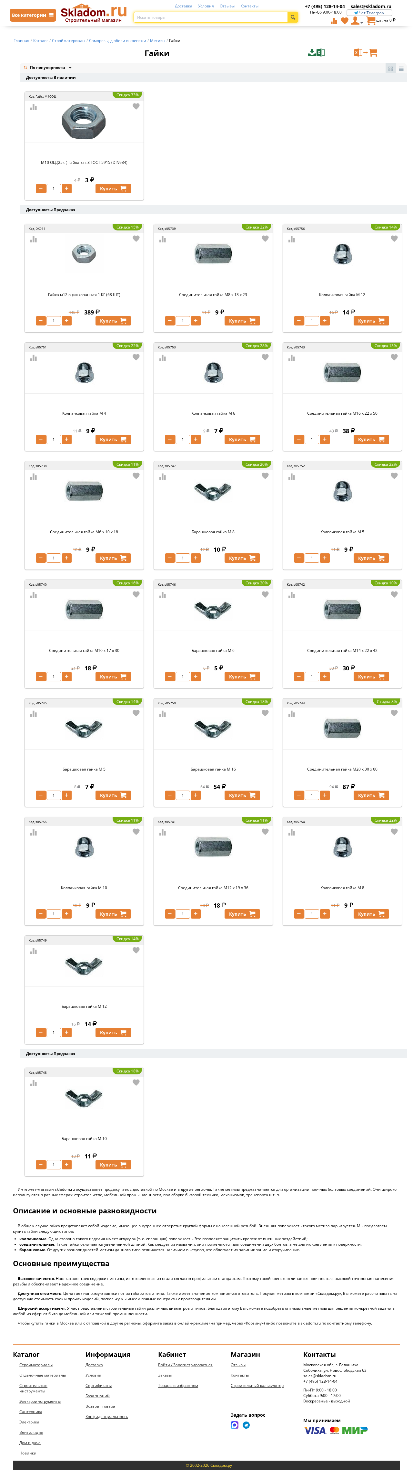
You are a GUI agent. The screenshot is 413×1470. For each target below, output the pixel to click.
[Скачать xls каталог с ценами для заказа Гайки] (330, 52)
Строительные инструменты (33, 1388)
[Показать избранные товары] (344, 20)
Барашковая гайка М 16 (213, 769)
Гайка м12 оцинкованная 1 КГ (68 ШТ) (84, 294)
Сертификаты (99, 1385)
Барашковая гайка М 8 (213, 532)
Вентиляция (31, 1432)
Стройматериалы (36, 1365)
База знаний (98, 1396)
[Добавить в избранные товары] (136, 106)
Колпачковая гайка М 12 (342, 294)
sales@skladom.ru (371, 6)
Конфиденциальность (107, 1416)
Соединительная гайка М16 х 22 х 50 (342, 413)
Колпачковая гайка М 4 (84, 413)
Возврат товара (100, 1406)
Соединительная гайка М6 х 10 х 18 (84, 532)
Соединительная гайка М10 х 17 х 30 (84, 650)
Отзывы (227, 6)
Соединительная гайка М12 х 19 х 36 (213, 887)
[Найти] (292, 17)
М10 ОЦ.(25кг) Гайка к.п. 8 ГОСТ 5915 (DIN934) (84, 162)
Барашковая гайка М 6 (213, 650)
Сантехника (30, 1411)
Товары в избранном (178, 1385)
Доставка (183, 6)
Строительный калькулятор (257, 1385)
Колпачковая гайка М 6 (213, 413)
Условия (206, 6)
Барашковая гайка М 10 (84, 1138)
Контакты (249, 6)
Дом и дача (30, 1442)
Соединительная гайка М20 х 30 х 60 (342, 769)
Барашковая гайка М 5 (84, 769)
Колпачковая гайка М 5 (342, 532)
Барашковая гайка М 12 (84, 1006)
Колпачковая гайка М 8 (342, 887)
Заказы (165, 1375)
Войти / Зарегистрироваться (185, 1365)
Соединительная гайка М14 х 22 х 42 (342, 650)
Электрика (29, 1422)
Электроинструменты (40, 1401)
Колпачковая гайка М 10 (84, 887)
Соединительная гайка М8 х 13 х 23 (213, 294)
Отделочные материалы (42, 1375)
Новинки (27, 1453)
